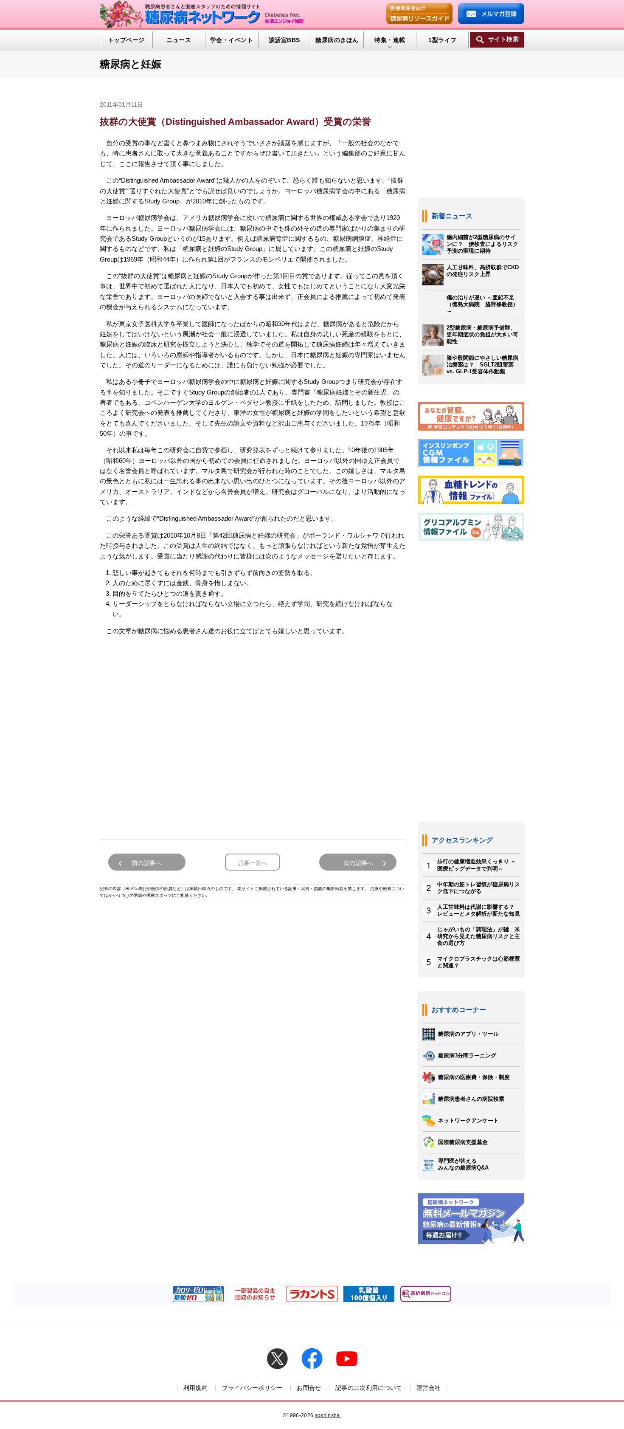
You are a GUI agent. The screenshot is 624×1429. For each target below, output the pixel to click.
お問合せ (309, 1387)
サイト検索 (503, 39)
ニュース (178, 40)
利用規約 (195, 1387)
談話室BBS (284, 40)
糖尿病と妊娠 (130, 64)
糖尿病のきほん (336, 40)
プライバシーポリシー (252, 1387)
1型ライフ (442, 40)
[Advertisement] (252, 734)
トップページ (126, 40)
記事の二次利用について (368, 1387)
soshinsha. (328, 1415)
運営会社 (428, 1387)
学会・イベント (231, 40)
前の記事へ (146, 863)
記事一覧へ (252, 863)
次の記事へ (358, 863)
